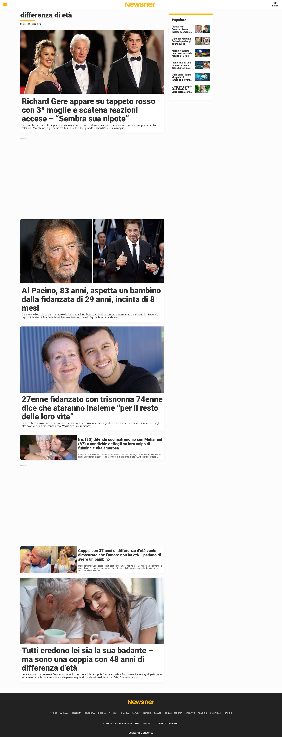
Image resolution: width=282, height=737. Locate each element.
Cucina (102, 713)
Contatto (148, 723)
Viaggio (228, 713)
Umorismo (215, 713)
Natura (136, 713)
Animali (64, 713)
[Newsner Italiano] (140, 5)
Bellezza (76, 713)
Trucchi (202, 713)
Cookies (107, 723)
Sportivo (190, 713)
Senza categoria (173, 713)
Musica (125, 713)
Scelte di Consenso (141, 732)
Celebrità (89, 713)
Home (22, 24)
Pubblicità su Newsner (127, 723)
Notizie (147, 713)
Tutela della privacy (168, 723)
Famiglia (113, 713)
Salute (157, 713)
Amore (53, 713)
